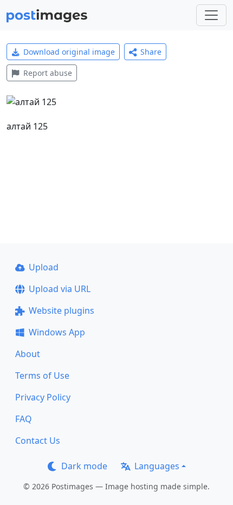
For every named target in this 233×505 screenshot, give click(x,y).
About (27, 354)
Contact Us (37, 440)
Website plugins (61, 310)
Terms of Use (42, 375)
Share (150, 52)
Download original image (69, 52)
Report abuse (47, 73)
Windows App (57, 332)
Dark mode (84, 466)
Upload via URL (59, 289)
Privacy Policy (42, 397)
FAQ (23, 419)
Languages (156, 466)
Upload (44, 267)
